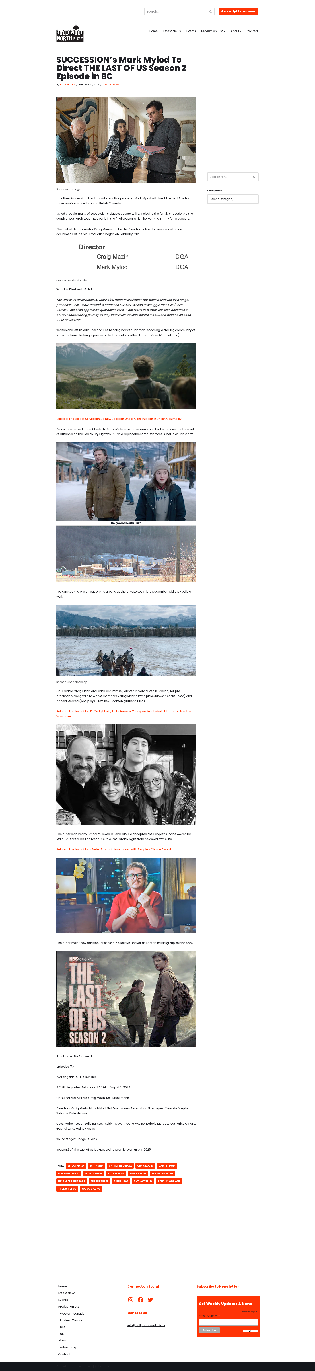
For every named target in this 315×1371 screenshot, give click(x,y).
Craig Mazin (145, 1165)
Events (191, 31)
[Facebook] (140, 1299)
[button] (224, 31)
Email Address (209, 1316)
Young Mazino (90, 1188)
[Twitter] (150, 1299)
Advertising (68, 1347)
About (62, 1340)
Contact (252, 31)
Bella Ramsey (76, 1165)
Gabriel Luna (167, 1165)
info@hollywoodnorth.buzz (146, 1325)
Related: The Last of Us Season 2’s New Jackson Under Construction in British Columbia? (119, 419)
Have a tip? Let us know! (238, 11)
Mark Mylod (138, 1173)
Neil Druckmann (162, 1173)
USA (63, 1327)
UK (62, 1334)
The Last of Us (111, 84)
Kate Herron (116, 1173)
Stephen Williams (169, 1181)
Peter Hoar (121, 1181)
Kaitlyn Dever (93, 1173)
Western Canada (72, 1313)
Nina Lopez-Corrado (71, 1181)
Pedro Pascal (99, 1181)
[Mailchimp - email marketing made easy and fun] (250, 1331)
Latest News (172, 31)
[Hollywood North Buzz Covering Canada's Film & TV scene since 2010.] (70, 31)
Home (153, 31)
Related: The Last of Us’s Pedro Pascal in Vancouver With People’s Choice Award (113, 849)
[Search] (211, 11)
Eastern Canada (71, 1320)
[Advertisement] (233, 110)
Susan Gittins (67, 84)
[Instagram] (130, 1299)
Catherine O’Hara (120, 1165)
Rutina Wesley (143, 1181)
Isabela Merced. (68, 1173)
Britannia (96, 1165)
